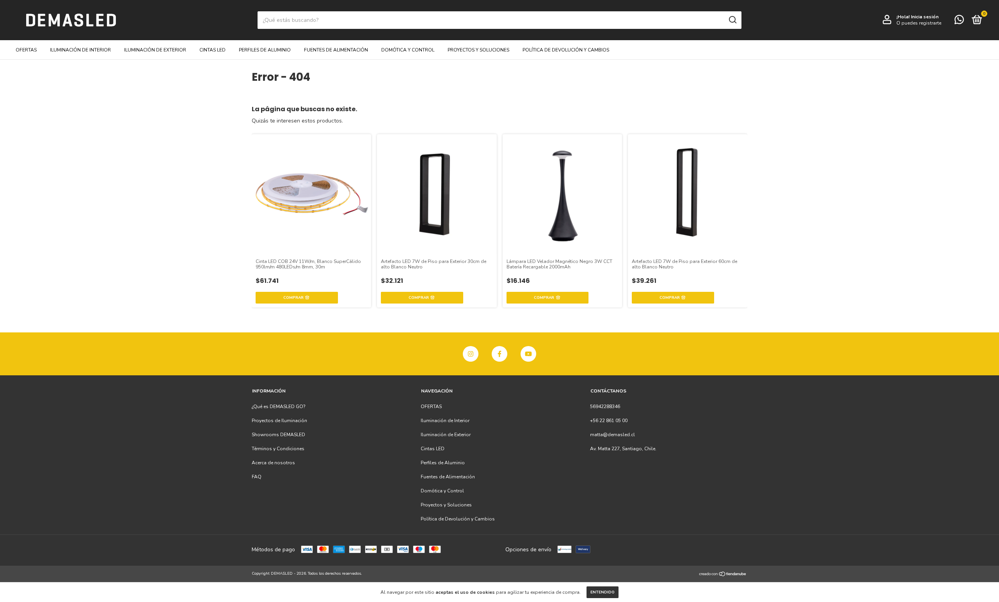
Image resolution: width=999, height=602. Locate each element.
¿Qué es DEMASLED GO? (279, 406)
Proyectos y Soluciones (478, 50)
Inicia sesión (925, 17)
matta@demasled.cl (612, 435)
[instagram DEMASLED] (470, 354)
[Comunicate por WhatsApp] (959, 21)
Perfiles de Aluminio (265, 50)
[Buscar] (732, 20)
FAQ (256, 477)
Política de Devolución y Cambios (566, 50)
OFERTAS (26, 50)
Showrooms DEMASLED (278, 435)
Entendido (602, 592)
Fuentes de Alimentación (336, 50)
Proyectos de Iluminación (279, 420)
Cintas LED (212, 50)
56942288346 (605, 406)
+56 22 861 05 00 (608, 420)
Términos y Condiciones (278, 449)
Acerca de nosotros (273, 463)
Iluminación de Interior (80, 50)
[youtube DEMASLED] (528, 354)
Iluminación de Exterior (155, 50)
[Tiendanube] (723, 574)
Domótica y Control (407, 50)
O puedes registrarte (918, 23)
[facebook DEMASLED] (499, 354)
